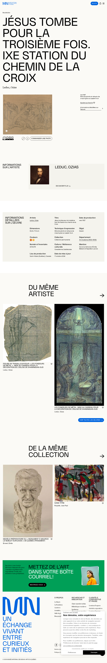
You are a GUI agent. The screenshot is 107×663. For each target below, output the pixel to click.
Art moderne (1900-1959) (88, 240)
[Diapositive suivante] (102, 295)
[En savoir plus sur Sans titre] (79, 483)
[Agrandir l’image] (23, 139)
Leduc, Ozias (34, 220)
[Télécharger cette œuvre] (27, 139)
